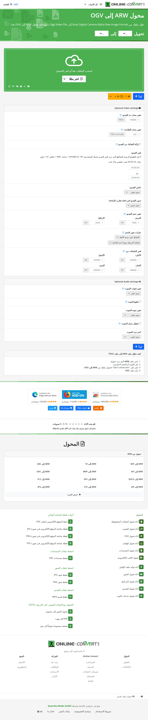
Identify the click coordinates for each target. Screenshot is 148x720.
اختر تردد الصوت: (133, 332)
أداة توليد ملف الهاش (129, 567)
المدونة (90, 666)
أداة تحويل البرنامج (130, 581)
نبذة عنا (54, 662)
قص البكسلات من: (133, 251)
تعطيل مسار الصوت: (130, 323)
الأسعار (21, 662)
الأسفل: (101, 255)
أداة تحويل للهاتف (131, 543)
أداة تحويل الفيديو (131, 588)
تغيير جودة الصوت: (133, 310)
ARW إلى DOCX (136, 479)
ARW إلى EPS (90, 479)
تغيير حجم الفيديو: (133, 213)
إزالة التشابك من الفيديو (128, 144)
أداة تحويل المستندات (129, 550)
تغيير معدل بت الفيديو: (131, 115)
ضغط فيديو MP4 (60, 596)
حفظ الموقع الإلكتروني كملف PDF (52, 521)
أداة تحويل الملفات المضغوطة (125, 521)
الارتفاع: (101, 217)
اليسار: (138, 265)
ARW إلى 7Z (90, 463)
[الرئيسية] (141, 696)
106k (82, 408)
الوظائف (55, 666)
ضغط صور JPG (61, 574)
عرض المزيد (72, 494)
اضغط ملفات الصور (64, 568)
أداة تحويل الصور (131, 574)
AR (40, 711)
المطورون (21, 666)
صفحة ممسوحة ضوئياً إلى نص (54, 625)
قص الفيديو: (136, 152)
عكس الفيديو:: (135, 187)
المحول (139, 514)
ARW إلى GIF (137, 486)
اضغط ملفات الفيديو (63, 590)
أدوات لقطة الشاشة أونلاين (60, 514)
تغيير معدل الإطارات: (132, 129)
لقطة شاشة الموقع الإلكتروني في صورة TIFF (47, 543)
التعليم (127, 662)
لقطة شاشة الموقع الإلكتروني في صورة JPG (47, 528)
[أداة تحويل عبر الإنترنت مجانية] (123, 4)
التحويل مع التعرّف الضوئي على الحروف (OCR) (51, 604)
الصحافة (90, 676)
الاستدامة (54, 671)
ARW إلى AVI (137, 471)
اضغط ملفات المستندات (61, 551)
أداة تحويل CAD (131, 536)
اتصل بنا (50, 711)
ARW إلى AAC (43, 463)
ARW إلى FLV (44, 479)
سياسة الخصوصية (82, 711)
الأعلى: (138, 255)
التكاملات (126, 666)
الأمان (54, 676)
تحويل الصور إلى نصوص (57, 611)
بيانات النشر (64, 711)
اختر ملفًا (74, 79)
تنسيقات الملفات (90, 671)
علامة (97, 408)
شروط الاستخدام (103, 711)
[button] (93, 4)
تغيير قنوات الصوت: (132, 288)
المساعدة (90, 662)
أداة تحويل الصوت (130, 528)
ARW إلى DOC (43, 471)
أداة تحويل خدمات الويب (128, 595)
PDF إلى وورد (61, 618)
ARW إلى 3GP (136, 463)
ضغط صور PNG (60, 582)
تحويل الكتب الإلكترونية (128, 557)
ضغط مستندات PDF (58, 558)
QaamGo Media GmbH (59, 705)
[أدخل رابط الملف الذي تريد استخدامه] (24, 86)
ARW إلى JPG (44, 486)
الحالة (90, 681)
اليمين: (102, 265)
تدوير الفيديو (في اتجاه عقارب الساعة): (125, 200)
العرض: (138, 217)
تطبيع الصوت (133, 301)
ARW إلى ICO (90, 486)
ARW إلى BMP (89, 471)
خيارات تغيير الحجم (132, 232)
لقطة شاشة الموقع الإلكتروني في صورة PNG (47, 536)
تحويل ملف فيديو (124, 696)
